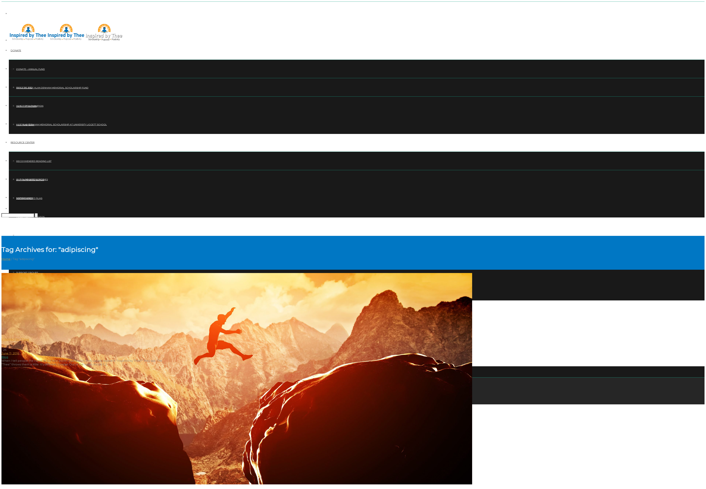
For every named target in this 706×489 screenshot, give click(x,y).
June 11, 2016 (10, 353)
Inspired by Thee (15, 339)
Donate (16, 50)
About (15, 68)
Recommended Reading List (33, 161)
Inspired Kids (24, 198)
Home (5, 259)
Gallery (16, 124)
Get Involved (19, 160)
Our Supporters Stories (32, 179)
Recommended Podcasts (32, 235)
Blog (4, 357)
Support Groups (27, 272)
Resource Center (23, 142)
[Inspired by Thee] (66, 40)
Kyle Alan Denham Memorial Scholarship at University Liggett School (61, 124)
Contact (17, 179)
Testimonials (19, 105)
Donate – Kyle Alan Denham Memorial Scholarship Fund (52, 87)
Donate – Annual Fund (30, 69)
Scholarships (20, 87)
